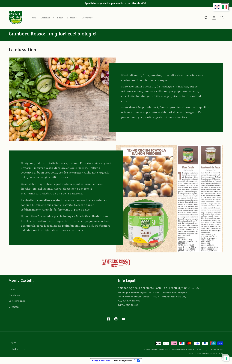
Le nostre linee (17, 301)
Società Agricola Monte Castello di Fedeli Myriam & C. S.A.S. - (177, 350)
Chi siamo (14, 295)
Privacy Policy (216, 353)
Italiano (16, 349)
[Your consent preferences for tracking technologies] (226, 358)
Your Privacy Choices (123, 361)
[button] (46, 17)
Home (12, 289)
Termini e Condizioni (199, 353)
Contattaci (15, 307)
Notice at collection (101, 361)
